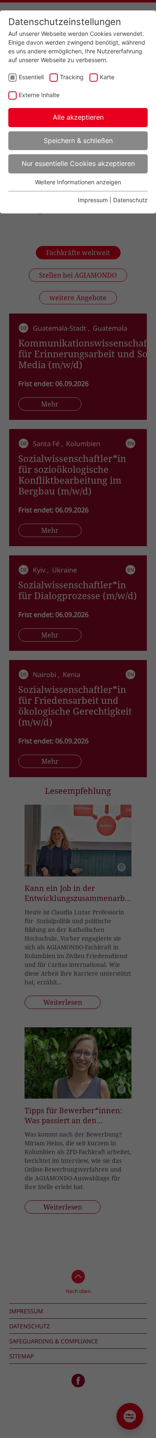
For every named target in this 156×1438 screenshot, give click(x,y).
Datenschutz (130, 199)
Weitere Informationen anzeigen (78, 182)
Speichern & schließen (78, 140)
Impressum (93, 199)
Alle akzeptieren (78, 117)
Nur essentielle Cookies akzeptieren (78, 163)
